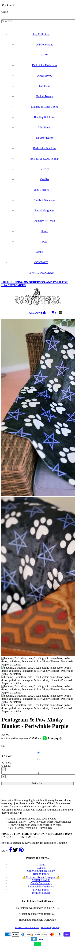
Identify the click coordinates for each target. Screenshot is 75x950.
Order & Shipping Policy (41, 870)
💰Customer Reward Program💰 (41, 877)
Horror (44, 231)
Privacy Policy (41, 889)
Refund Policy (41, 873)
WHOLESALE (41, 880)
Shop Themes (41, 189)
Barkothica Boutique (44, 148)
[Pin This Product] (21, 850)
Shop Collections (41, 34)
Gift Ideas (44, 86)
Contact (41, 867)
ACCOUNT (36, 312)
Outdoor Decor (44, 137)
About (41, 864)
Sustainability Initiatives (41, 886)
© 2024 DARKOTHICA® (27, 927)
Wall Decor (44, 127)
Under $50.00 (44, 75)
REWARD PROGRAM (41, 272)
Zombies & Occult (44, 220)
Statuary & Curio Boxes (44, 106)
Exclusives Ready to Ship (44, 158)
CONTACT (41, 262)
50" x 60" (6, 762)
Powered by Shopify (50, 927)
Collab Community (41, 883)
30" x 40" (6, 756)
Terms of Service (41, 892)
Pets (44, 241)
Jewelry (44, 168)
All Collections (44, 44)
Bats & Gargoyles (44, 210)
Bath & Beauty (44, 96)
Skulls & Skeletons (44, 200)
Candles (44, 179)
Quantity (6, 765)
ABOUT (41, 251)
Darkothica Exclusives (44, 65)
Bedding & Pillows (44, 117)
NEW (44, 54)
